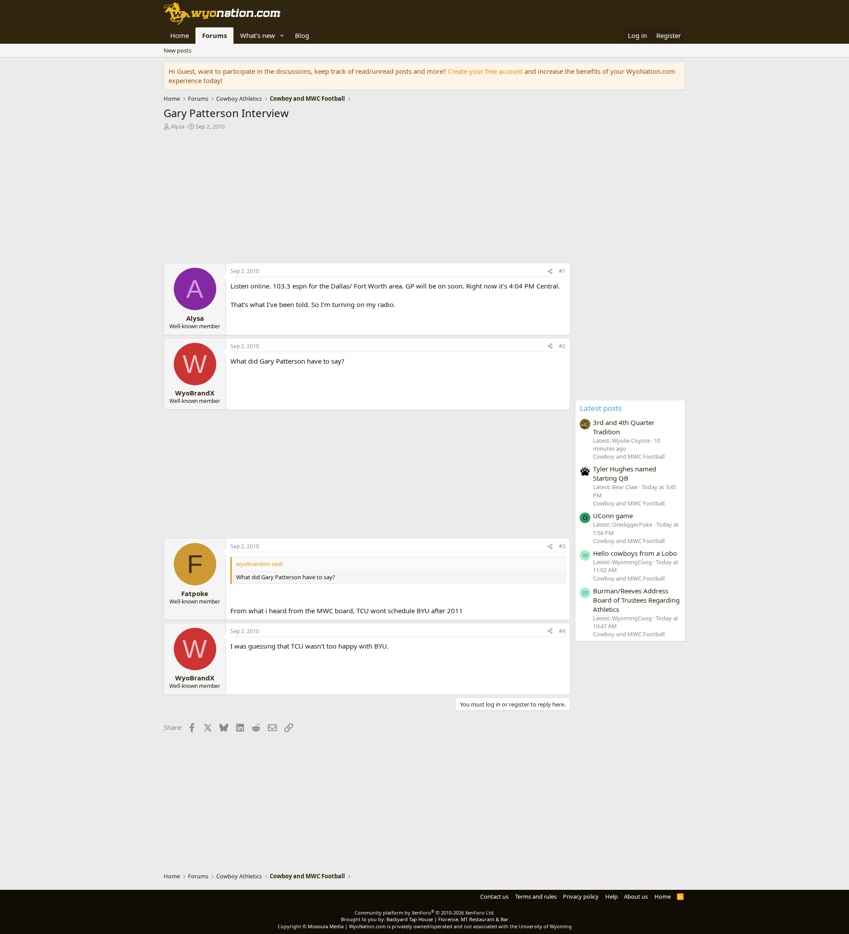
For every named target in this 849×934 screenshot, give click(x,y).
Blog (302, 35)
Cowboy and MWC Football (629, 456)
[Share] (550, 271)
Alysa (177, 126)
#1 (562, 271)
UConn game (613, 515)
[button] (282, 35)
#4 (562, 631)
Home (179, 35)
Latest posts (601, 408)
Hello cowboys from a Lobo (635, 553)
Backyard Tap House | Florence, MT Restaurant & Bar (447, 919)
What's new (257, 35)
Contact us (494, 896)
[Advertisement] (367, 199)
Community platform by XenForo (425, 912)
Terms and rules (536, 896)
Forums (214, 35)
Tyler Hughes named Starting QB (624, 473)
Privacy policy (581, 896)
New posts (177, 50)
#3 (562, 546)
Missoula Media (326, 926)
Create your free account (485, 71)
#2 (562, 346)
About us (636, 896)
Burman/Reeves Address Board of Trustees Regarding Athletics (636, 600)
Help (611, 896)
